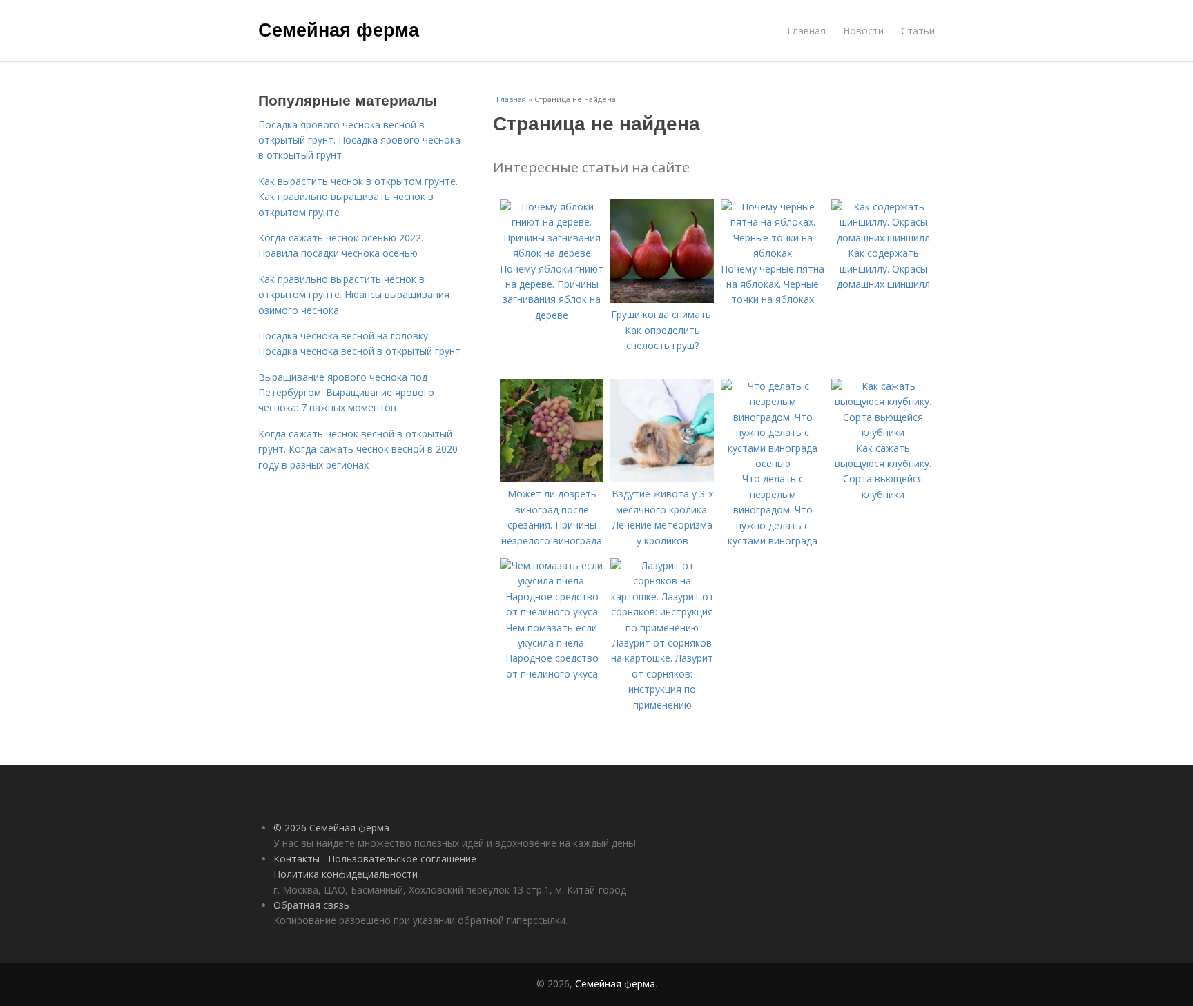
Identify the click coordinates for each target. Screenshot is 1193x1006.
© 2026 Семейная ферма (331, 827)
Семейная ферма (338, 29)
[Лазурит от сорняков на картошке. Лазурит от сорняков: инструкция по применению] (662, 627)
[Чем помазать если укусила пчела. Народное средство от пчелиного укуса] (551, 611)
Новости (863, 30)
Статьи (918, 30)
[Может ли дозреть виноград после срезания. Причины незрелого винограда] (551, 478)
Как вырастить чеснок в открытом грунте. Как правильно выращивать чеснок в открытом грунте (358, 197)
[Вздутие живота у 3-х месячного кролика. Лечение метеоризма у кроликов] (662, 478)
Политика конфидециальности (345, 873)
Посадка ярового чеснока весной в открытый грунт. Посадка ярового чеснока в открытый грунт (359, 140)
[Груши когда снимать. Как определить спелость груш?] (662, 299)
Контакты (296, 858)
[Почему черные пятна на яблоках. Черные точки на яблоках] (772, 252)
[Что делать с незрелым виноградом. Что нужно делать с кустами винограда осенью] (772, 463)
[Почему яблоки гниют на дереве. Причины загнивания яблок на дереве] (551, 252)
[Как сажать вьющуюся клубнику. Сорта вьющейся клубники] (883, 432)
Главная (806, 30)
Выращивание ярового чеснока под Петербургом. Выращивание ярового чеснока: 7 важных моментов (346, 393)
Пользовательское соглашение (402, 858)
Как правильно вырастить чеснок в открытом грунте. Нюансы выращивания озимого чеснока (353, 295)
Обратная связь (311, 904)
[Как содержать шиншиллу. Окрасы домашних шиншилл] (883, 237)
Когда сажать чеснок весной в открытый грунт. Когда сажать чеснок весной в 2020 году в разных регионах (358, 449)
